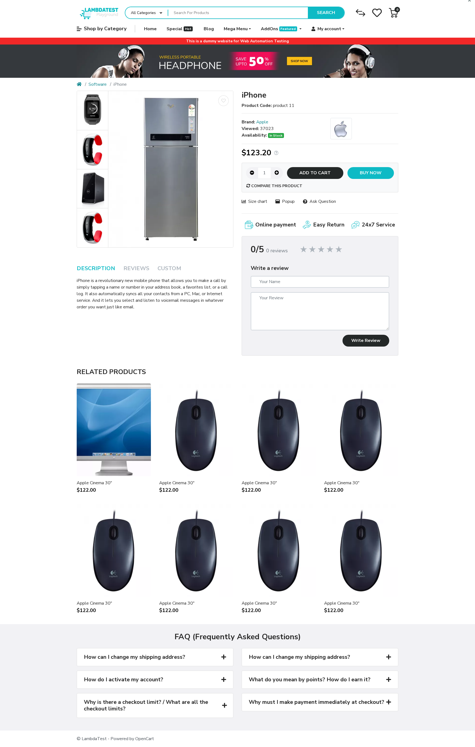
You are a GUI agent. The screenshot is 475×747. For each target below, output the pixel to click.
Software (98, 84)
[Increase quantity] (277, 173)
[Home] (79, 84)
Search (326, 13)
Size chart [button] (257, 201)
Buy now (371, 173)
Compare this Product (276, 186)
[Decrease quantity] (252, 173)
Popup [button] (288, 201)
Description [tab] (96, 268)
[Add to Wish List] (223, 100)
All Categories (143, 12)
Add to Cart (315, 173)
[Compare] (360, 13)
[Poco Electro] (97, 13)
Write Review (365, 340)
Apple (262, 122)
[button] (393, 13)
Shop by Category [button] (105, 28)
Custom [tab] (169, 268)
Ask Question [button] (323, 201)
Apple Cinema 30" (94, 483)
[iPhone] (170, 169)
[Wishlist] (377, 13)
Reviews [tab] (136, 268)
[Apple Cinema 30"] (237, 61)
